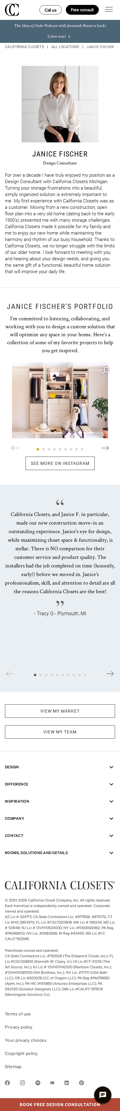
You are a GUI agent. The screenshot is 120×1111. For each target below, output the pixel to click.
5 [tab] (60, 449)
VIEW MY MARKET (60, 711)
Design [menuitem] (12, 767)
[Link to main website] (60, 887)
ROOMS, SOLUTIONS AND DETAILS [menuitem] (36, 852)
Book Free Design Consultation (50, 1102)
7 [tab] (71, 449)
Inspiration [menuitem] (17, 801)
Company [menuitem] (14, 818)
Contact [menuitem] (14, 835)
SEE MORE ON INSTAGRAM (60, 463)
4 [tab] (54, 449)
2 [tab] (43, 449)
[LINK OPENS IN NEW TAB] (7, 1084)
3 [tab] (49, 449)
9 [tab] (82, 449)
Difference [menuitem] (16, 784)
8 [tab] (76, 449)
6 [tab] (65, 449)
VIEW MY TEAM (60, 731)
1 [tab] (38, 449)
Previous (14, 448)
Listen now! (56, 37)
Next (105, 448)
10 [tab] (85, 675)
